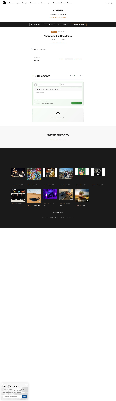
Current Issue (36, 24)
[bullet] (53, 89)
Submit (24, 396)
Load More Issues (58, 212)
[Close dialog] (26, 385)
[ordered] (51, 89)
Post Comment (76, 103)
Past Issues (63, 24)
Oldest (81, 75)
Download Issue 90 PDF (58, 42)
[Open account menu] (108, 2)
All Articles (50, 24)
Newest (76, 75)
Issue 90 (61, 59)
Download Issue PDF (79, 24)
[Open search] (106, 2)
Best (71, 75)
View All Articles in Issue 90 (58, 140)
